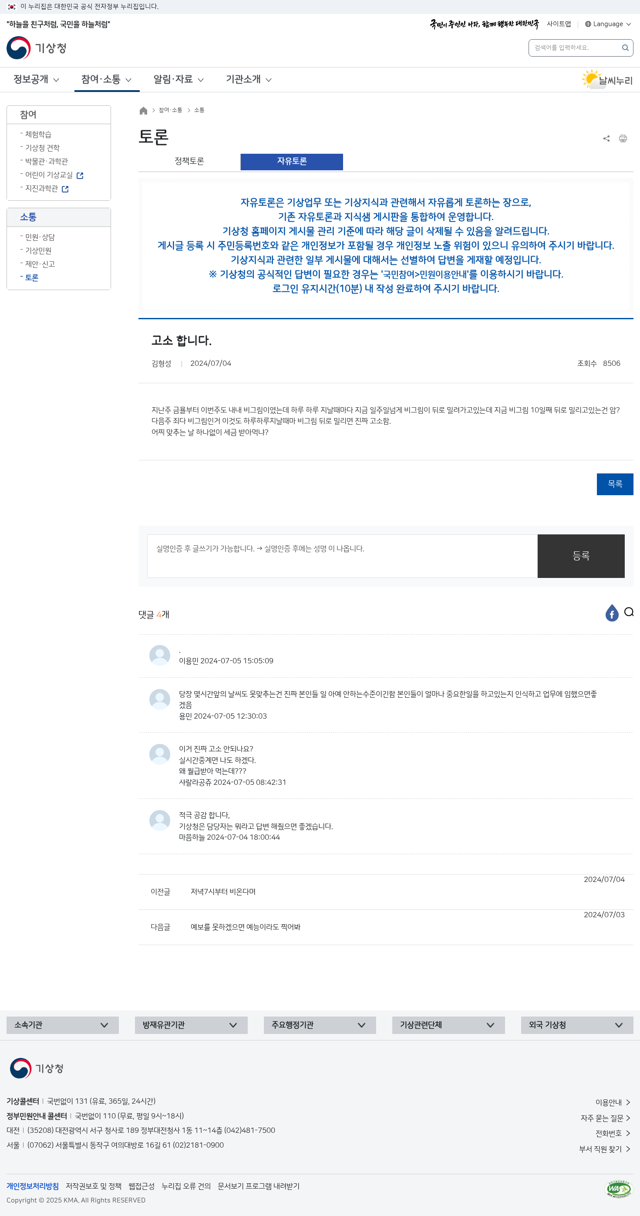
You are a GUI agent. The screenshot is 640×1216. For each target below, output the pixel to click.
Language (608, 24)
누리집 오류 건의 (186, 1186)
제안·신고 (40, 264)
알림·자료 (173, 79)
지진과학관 (41, 189)
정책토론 (189, 161)
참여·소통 (101, 79)
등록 (581, 556)
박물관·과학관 (46, 162)
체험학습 (38, 134)
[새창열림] (607, 80)
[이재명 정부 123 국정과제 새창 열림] (484, 24)
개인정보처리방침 (33, 1186)
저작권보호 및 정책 (93, 1186)
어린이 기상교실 (49, 175)
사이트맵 (559, 24)
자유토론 (292, 161)
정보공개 (30, 79)
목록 (615, 484)
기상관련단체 (421, 1025)
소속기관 (28, 1025)
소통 (199, 110)
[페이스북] (612, 613)
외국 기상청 (547, 1025)
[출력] (623, 138)
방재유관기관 (164, 1025)
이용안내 (609, 1103)
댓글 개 (153, 615)
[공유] (606, 138)
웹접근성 (141, 1186)
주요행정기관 (292, 1025)
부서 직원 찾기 (601, 1149)
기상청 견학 (42, 148)
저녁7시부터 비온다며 (408, 886)
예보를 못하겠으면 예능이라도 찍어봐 (408, 921)
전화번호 (609, 1134)
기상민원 (38, 251)
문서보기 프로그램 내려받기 (259, 1186)
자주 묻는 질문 (602, 1118)
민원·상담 (40, 237)
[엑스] (626, 613)
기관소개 (243, 79)
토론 (31, 278)
